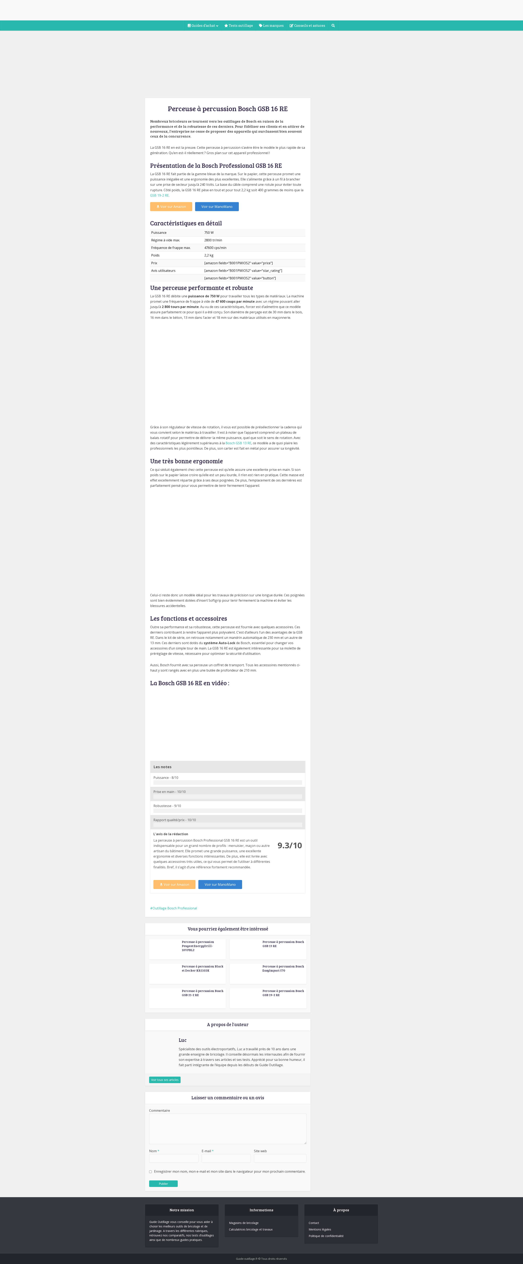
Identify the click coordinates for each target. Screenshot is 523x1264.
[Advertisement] (261, 61)
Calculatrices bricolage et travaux (251, 1229)
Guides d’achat (203, 25)
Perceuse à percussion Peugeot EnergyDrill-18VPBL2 (198, 946)
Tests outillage (240, 25)
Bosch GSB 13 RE (238, 443)
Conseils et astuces (309, 25)
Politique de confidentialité (326, 1236)
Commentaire (159, 1110)
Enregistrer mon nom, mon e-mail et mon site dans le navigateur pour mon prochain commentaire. (229, 1171)
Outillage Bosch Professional (175, 908)
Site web (260, 1151)
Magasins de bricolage (244, 1223)
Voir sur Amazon (173, 206)
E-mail (208, 1151)
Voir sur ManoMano (216, 206)
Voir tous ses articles (165, 1080)
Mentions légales (320, 1229)
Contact (314, 1223)
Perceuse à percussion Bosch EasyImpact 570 (283, 968)
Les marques (273, 25)
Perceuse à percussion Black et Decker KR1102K (202, 968)
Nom (154, 1151)
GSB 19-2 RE (159, 195)
